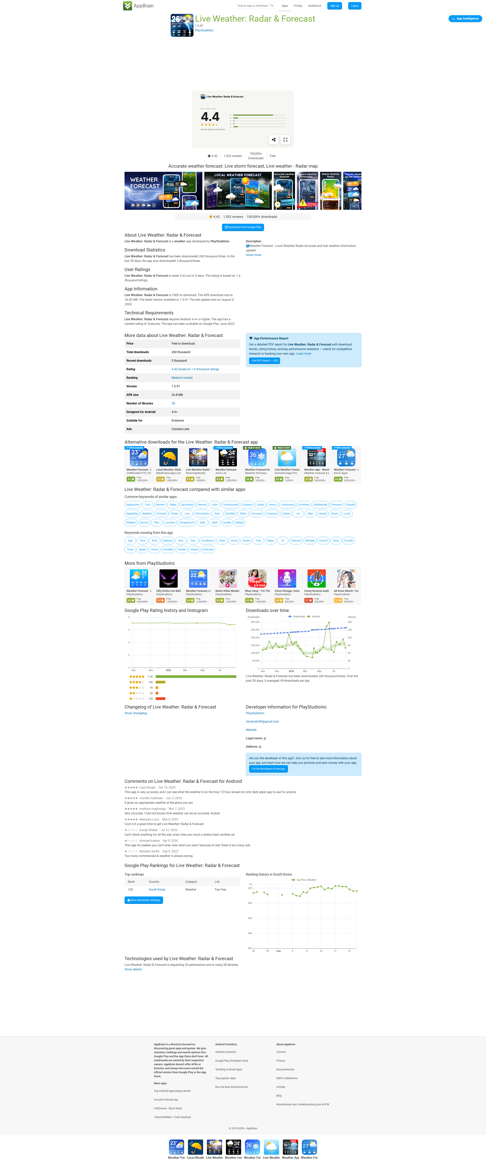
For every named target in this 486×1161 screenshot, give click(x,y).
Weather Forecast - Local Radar (139, 469)
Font (148, 504)
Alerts (243, 513)
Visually (350, 504)
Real (154, 540)
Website (251, 730)
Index (222, 540)
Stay (180, 540)
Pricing (298, 5)
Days (336, 540)
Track (130, 549)
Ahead (194, 549)
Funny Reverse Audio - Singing (316, 590)
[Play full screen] (285, 140)
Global (286, 513)
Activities (304, 504)
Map (310, 513)
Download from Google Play (244, 227)
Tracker (182, 549)
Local (347, 513)
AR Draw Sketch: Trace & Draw (346, 590)
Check (234, 540)
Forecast (161, 513)
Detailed (230, 513)
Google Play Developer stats (231, 1060)
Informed (208, 549)
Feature (201, 504)
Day (193, 540)
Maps (270, 540)
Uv (282, 540)
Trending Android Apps (228, 1069)
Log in (354, 5)
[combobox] (253, 6)
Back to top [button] (476, 1126)
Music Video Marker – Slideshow (227, 590)
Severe (246, 540)
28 (173, 403)
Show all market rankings (145, 899)
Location (170, 522)
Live (187, 513)
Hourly (323, 513)
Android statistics (225, 1051)
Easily (260, 504)
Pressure (336, 504)
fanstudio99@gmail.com (262, 721)
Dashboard (314, 5)
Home (154, 549)
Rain (217, 513)
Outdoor (247, 504)
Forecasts (272, 513)
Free (258, 540)
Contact (281, 1051)
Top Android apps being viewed (172, 1090)
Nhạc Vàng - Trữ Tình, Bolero (257, 590)
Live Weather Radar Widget (198, 469)
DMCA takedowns (286, 1078)
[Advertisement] (238, 64)
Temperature (186, 522)
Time (142, 540)
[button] (303, 738)
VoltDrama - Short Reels (168, 1108)
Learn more (303, 353)
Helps (173, 504)
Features (296, 540)
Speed (142, 549)
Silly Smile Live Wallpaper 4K (168, 590)
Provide (348, 540)
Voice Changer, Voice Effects (287, 590)
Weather (147, 513)
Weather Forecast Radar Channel (257, 469)
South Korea (157, 889)
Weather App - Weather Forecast (316, 469)
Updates (168, 540)
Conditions (207, 540)
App (130, 540)
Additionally (320, 504)
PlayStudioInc (161, 563)
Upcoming (187, 504)
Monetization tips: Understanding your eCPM (302, 1104)
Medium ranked (182, 378)
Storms (144, 522)
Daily (202, 522)
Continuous (287, 504)
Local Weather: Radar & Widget (168, 469)
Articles (280, 1086)
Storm (334, 513)
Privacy (280, 1060)
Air (298, 513)
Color (214, 504)
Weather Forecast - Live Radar (346, 469)
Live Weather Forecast (287, 469)
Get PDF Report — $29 (265, 360)
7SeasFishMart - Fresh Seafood (172, 1117)
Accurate (256, 513)
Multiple (310, 540)
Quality (227, 522)
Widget (239, 522)
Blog (279, 1095)
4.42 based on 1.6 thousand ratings (195, 369)
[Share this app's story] (274, 140)
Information (202, 513)
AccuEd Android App (166, 1099)
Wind (215, 522)
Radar (174, 513)
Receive (160, 504)
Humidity (168, 549)
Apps (285, 5)
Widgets (131, 522)
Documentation (285, 1069)
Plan (156, 522)
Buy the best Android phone (231, 1086)
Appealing (132, 513)
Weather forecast (225, 469)
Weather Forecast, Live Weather (198, 590)
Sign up (334, 5)
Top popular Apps (225, 1078)
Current (323, 540)
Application (133, 504)
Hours (272, 504)
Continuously (230, 504)
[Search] (272, 6)
